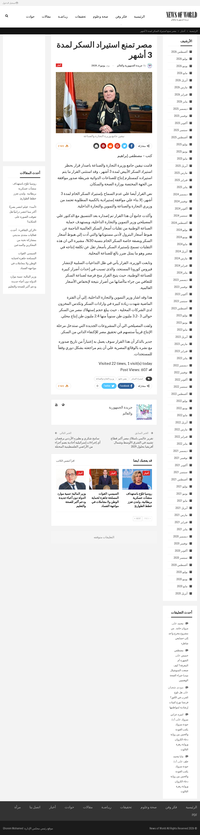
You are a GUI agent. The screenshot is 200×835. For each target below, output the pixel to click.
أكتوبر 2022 (181, 379)
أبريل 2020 (181, 593)
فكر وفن (121, 16)
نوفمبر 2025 (181, 115)
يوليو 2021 (182, 486)
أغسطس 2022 (179, 393)
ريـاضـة (63, 16)
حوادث (30, 16)
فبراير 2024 (181, 265)
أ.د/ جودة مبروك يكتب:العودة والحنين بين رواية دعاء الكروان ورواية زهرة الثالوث (179, 734)
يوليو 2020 (182, 572)
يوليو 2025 (182, 144)
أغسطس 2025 (179, 137)
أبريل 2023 (181, 336)
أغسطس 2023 (179, 308)
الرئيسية (139, 16)
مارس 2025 (181, 172)
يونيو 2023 (182, 322)
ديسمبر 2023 (180, 279)
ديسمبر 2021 (180, 450)
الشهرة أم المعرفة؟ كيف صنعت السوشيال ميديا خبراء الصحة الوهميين (179, 670)
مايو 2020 (182, 586)
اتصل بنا (35, 807)
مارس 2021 (181, 515)
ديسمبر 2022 (180, 365)
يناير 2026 (182, 101)
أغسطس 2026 (179, 51)
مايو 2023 (182, 329)
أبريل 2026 (181, 80)
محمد (180, 623)
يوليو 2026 (182, 58)
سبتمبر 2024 (181, 215)
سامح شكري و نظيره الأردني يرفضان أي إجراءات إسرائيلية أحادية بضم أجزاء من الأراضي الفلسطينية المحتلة (77, 442)
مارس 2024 (181, 258)
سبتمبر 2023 (181, 301)
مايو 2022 (182, 415)
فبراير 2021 (181, 522)
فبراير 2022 (181, 436)
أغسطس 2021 (179, 479)
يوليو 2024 (182, 229)
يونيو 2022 (182, 408)
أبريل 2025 (181, 165)
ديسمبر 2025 (180, 108)
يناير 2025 (182, 187)
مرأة (17, 807)
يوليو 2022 (182, 400)
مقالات (46, 16)
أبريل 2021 (181, 507)
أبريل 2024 (181, 251)
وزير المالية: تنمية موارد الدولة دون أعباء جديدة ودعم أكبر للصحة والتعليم (22, 281)
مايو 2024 (182, 244)
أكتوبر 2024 (181, 208)
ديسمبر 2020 (180, 536)
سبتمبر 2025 (181, 130)
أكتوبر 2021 (181, 465)
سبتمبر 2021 (181, 472)
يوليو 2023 (182, 315)
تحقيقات (80, 16)
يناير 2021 (182, 529)
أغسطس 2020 (179, 564)
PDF (194, 815)
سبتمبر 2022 (181, 386)
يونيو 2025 (182, 151)
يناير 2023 (182, 358)
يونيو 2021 (182, 493)
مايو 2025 (182, 158)
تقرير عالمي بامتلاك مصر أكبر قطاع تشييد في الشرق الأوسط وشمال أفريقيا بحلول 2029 (132, 442)
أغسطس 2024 (179, 222)
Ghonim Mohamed (13, 828)
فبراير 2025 (181, 180)
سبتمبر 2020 (181, 557)
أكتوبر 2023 (181, 294)
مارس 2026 (181, 87)
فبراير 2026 (181, 94)
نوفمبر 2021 (181, 457)
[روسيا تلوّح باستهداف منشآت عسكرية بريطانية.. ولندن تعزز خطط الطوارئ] (137, 479)
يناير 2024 (182, 272)
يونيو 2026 (182, 66)
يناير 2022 (182, 443)
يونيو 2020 (182, 579)
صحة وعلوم (100, 16)
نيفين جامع (123, 379)
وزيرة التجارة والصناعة (105, 379)
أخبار (59, 65)
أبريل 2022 (181, 422)
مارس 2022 (181, 429)
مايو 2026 (182, 73)
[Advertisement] (24, 97)
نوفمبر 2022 (181, 372)
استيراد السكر (137, 379)
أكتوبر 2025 (181, 123)
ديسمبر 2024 (180, 194)
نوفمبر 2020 (181, 543)
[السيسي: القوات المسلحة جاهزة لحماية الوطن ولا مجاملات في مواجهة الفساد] (104, 479)
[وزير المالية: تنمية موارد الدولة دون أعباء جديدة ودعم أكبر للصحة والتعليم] (71, 479)
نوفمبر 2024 (181, 201)
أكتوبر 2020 (181, 550)
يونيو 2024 (182, 237)
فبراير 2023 (181, 351)
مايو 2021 (182, 500)
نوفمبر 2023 (181, 286)
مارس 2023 (181, 343)
